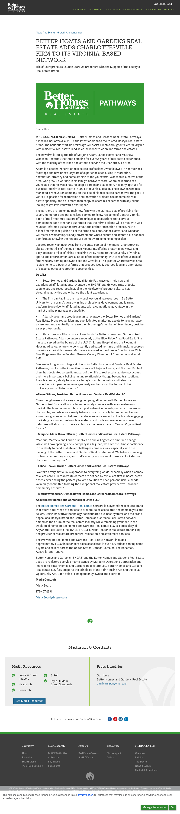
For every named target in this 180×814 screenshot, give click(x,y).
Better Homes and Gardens (58, 506)
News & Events (132, 9)
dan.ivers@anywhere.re (112, 683)
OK (172, 807)
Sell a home (54, 765)
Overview (79, 9)
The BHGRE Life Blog (32, 765)
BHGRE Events (85, 757)
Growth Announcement (70, 32)
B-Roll (54, 675)
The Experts (112, 9)
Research (25, 690)
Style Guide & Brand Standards (61, 682)
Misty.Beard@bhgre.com (51, 597)
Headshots (26, 684)
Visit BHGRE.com (162, 4)
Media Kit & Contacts (159, 9)
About (25, 753)
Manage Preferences (154, 807)
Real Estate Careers (88, 753)
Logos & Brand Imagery (28, 676)
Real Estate (84, 506)
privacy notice (85, 794)
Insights (95, 9)
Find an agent (114, 753)
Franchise (27, 757)
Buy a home (54, 761)
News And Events (45, 32)
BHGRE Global (29, 761)
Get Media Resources (29, 701)
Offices (110, 757)
